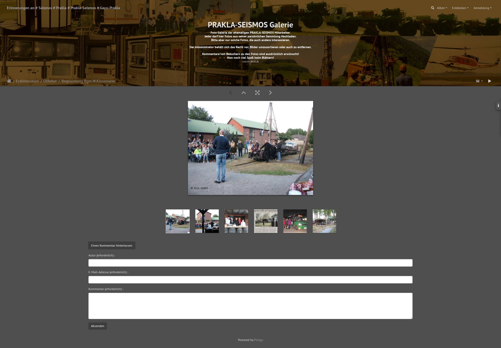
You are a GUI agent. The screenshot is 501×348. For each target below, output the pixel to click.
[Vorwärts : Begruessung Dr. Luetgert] (270, 92)
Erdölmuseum (27, 81)
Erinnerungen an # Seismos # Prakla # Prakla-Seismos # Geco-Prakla (63, 7)
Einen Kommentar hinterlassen (111, 245)
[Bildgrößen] (479, 81)
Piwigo (258, 340)
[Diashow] (489, 81)
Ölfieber (50, 81)
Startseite (9, 81)
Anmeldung (481, 8)
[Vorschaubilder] (243, 92)
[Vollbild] (257, 92)
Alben (441, 8)
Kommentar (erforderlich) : (105, 289)
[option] (177, 221)
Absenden (97, 326)
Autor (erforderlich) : (101, 255)
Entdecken (459, 8)
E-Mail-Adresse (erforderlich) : (108, 272)
